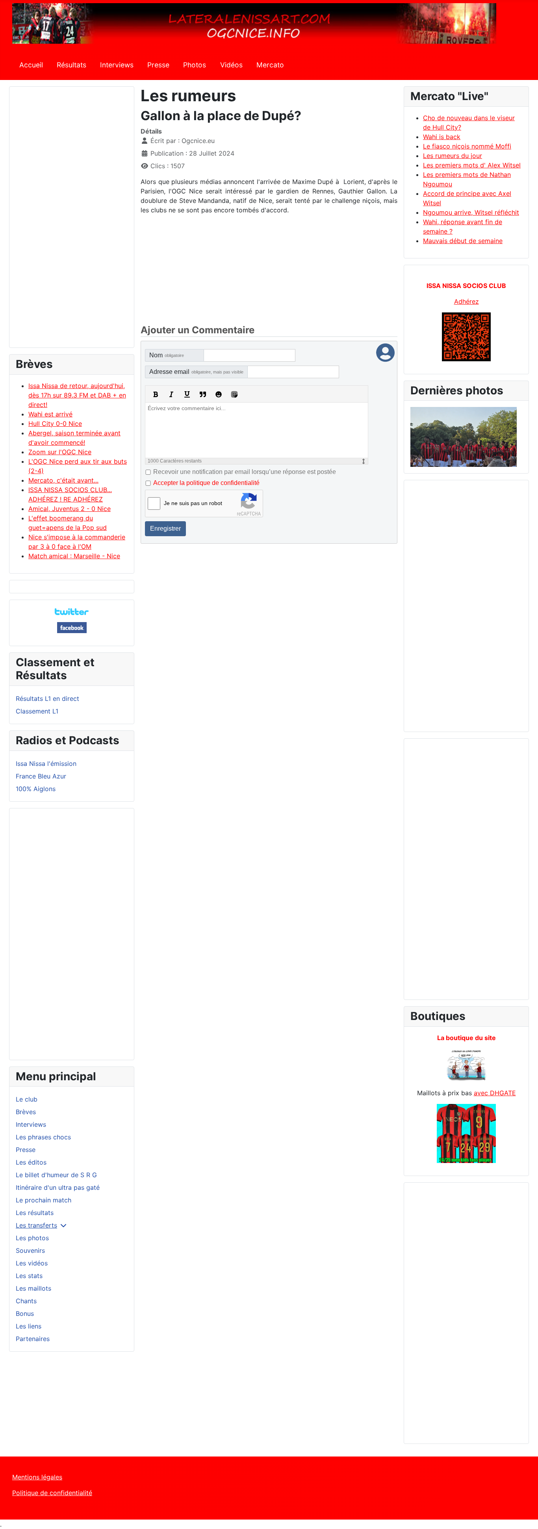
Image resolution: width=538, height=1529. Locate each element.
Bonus (25, 1313)
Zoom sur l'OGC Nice (59, 452)
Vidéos (231, 65)
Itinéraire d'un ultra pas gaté (58, 1187)
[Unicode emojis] (234, 394)
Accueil (31, 65)
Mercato (270, 65)
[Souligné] (187, 394)
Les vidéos (32, 1263)
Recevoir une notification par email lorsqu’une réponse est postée (244, 471)
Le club (26, 1099)
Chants (26, 1301)
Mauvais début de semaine (463, 241)
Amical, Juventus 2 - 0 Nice (69, 509)
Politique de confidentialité (52, 1493)
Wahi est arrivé (50, 414)
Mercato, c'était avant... (63, 480)
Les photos (32, 1238)
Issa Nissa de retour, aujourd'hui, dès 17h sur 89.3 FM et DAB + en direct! (77, 395)
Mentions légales (37, 1477)
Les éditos (31, 1162)
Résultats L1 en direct (47, 698)
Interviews (117, 65)
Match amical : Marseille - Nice (74, 556)
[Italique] (171, 394)
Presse (158, 65)
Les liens (28, 1326)
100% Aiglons (36, 789)
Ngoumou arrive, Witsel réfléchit (471, 212)
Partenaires (33, 1339)
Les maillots (33, 1288)
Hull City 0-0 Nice (55, 423)
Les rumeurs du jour (452, 156)
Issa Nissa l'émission (46, 763)
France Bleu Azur (41, 776)
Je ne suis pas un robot (193, 503)
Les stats (29, 1276)
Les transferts (36, 1225)
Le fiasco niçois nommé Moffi (467, 146)
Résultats (71, 65)
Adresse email (196, 371)
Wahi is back (441, 137)
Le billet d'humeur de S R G (56, 1175)
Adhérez (466, 301)
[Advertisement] (71, 220)
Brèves (26, 1112)
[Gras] (155, 394)
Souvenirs (30, 1250)
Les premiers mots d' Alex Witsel (472, 165)
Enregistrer (165, 528)
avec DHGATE (495, 1093)
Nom (166, 355)
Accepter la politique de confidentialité (206, 482)
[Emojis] (218, 394)
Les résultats (35, 1213)
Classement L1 (37, 711)
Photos (194, 65)
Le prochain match (43, 1200)
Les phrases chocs (43, 1137)
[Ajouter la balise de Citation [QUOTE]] (203, 394)
